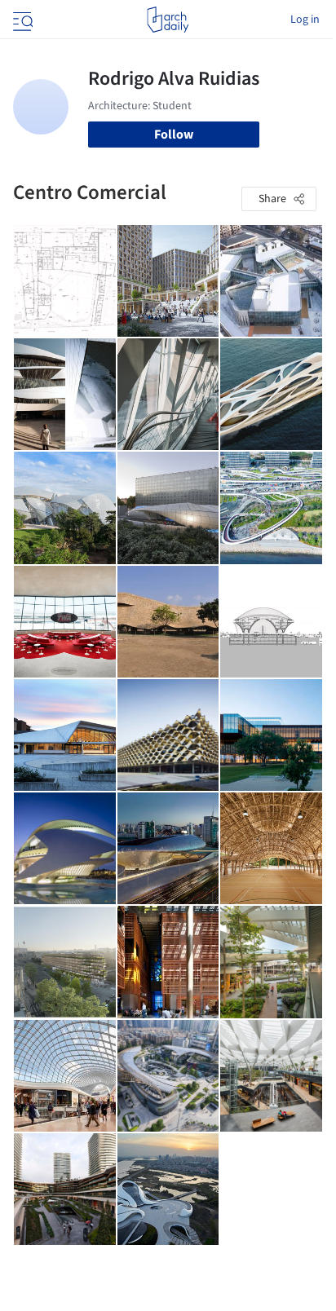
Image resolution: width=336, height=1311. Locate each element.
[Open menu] (21, 19)
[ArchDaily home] (167, 20)
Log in (305, 19)
